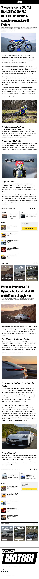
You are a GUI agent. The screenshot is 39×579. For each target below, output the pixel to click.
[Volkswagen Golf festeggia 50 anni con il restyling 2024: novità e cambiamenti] (19, 273)
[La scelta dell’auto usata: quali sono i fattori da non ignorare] (3, 242)
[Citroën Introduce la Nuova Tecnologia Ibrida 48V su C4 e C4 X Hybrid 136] (32, 273)
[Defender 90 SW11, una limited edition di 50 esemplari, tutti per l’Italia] (29, 215)
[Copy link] (37, 208)
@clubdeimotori (25, 223)
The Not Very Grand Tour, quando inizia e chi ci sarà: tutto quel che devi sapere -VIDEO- (12, 256)
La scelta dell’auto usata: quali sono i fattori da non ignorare (12, 241)
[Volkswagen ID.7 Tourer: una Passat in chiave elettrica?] (32, 533)
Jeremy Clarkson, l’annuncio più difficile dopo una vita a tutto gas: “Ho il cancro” (12, 226)
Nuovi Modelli (3, 208)
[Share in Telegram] (35, 208)
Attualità (8, 235)
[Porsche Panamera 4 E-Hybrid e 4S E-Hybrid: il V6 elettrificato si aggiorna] (10, 215)
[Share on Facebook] (31, 208)
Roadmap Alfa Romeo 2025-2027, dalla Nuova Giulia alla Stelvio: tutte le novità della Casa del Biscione (12, 248)
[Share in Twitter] (33, 208)
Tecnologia (14, 216)
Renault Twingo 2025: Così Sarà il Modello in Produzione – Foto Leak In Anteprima (12, 233)
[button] (2, 2)
